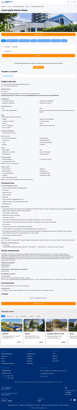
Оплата (3, 361)
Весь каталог (55, 361)
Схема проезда (44, 376)
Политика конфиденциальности (38, 408)
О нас (53, 353)
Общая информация (43, 40)
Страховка (29, 361)
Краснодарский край (18, 6)
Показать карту (38, 34)
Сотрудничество (31, 353)
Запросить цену (38, 67)
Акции (2, 358)
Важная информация (6, 353)
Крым (16, 316)
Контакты (54, 358)
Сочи (3, 316)
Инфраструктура (24, 40)
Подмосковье (10, 316)
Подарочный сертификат (7, 363)
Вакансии (54, 356)
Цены (3, 40)
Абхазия (38, 316)
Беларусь (31, 316)
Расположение (56, 40)
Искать (38, 55)
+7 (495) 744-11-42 (6, 373)
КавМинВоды (23, 316)
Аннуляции (29, 358)
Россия (9, 6)
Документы (4, 356)
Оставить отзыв (38, 303)
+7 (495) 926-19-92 (6, 370)
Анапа (27, 6)
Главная (3, 6)
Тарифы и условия (12, 40)
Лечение (33, 40)
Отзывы (64, 40)
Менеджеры (30, 363)
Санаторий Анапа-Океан (37, 6)
